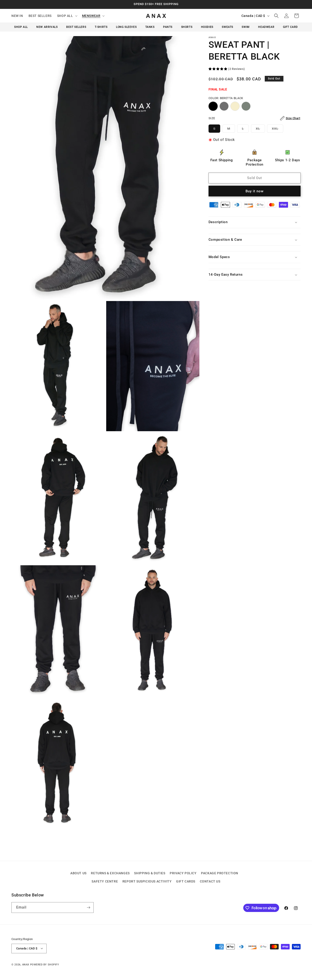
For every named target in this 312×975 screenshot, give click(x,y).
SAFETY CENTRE (105, 881)
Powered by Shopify (44, 964)
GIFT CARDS (185, 881)
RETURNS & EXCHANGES (110, 873)
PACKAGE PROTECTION (219, 873)
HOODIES (207, 27)
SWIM (245, 27)
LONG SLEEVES (126, 27)
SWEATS (227, 27)
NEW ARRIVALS (47, 27)
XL (260, 130)
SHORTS (187, 27)
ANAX (25, 964)
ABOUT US (78, 873)
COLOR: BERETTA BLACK (226, 98)
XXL (277, 130)
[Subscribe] (88, 907)
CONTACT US (210, 881)
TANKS (150, 27)
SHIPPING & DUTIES (149, 873)
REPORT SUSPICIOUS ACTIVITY (147, 881)
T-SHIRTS (101, 27)
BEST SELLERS (76, 27)
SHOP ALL (21, 27)
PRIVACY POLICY (183, 873)
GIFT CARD (290, 27)
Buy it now (255, 191)
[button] (66, 16)
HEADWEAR (266, 27)
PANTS (167, 27)
